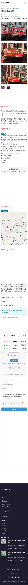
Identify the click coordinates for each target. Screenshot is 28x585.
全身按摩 (20, 285)
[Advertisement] (14, 189)
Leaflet (9, 244)
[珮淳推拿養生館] (14, 227)
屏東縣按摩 (10, 289)
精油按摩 (10, 291)
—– (4, 497)
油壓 (6, 291)
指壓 (2, 291)
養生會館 (10, 138)
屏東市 (3, 133)
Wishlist (4, 526)
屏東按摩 (3, 289)
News (3, 533)
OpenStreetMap (19, 244)
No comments (18, 548)
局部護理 (5, 287)
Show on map (5, 18)
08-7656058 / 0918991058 (16, 146)
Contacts (14, 573)
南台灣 (14, 136)
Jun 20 (10, 560)
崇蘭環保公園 (18, 289)
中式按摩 (8, 285)
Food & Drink (5, 506)
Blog (13, 569)
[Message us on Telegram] (15, 577)
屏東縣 (19, 136)
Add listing (4, 531)
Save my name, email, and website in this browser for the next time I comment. (14, 397)
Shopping (4, 509)
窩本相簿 (14, 171)
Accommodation (6, 504)
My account (5, 523)
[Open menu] (25, 3)
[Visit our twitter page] (12, 577)
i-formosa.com (20, 581)
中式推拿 (14, 285)
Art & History (5, 511)
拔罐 (24, 289)
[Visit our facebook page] (9, 577)
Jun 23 (10, 548)
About (8, 569)
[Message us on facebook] (18, 577)
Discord (22, 171)
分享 (26, 18)
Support (19, 569)
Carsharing (5, 516)
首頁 (2, 8)
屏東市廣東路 (22, 287)
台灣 (9, 136)
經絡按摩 (17, 291)
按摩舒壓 (7, 8)
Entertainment (6, 514)
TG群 (7, 171)
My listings (4, 528)
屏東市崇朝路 (13, 287)
